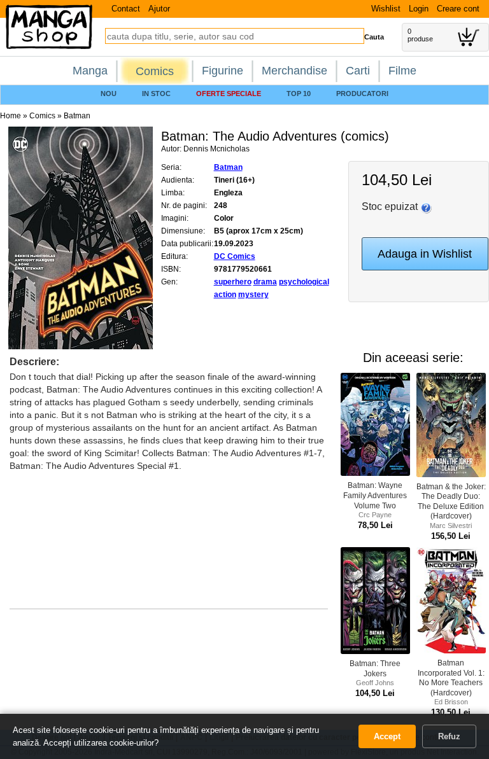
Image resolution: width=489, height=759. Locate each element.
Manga (90, 70)
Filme (402, 70)
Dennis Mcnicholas (216, 148)
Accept (387, 736)
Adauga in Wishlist (425, 253)
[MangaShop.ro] (49, 46)
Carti (358, 70)
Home (10, 115)
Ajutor (159, 8)
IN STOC (156, 93)
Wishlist (385, 8)
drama (265, 281)
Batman (77, 115)
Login (419, 8)
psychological (304, 281)
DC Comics (234, 256)
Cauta (374, 37)
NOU (109, 93)
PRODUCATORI (362, 93)
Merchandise (294, 70)
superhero (233, 281)
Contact (125, 8)
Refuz (449, 736)
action (225, 294)
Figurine (222, 70)
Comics (155, 71)
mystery (253, 294)
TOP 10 (299, 93)
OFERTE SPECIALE (228, 93)
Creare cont (458, 8)
